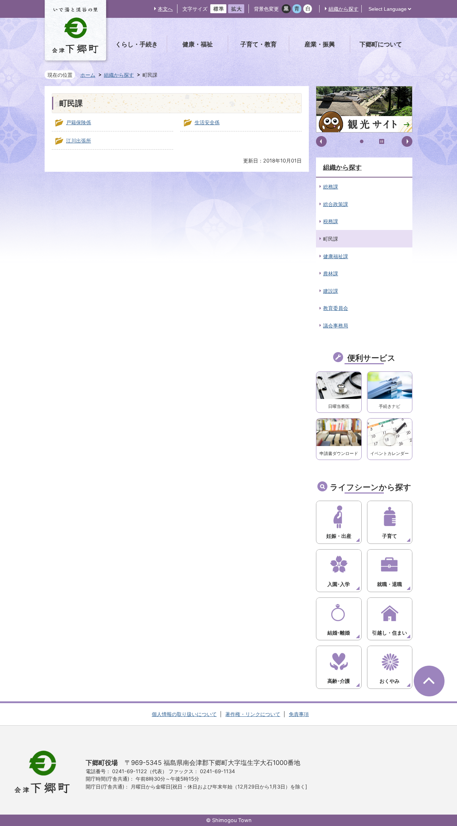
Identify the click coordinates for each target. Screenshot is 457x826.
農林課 (330, 273)
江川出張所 (78, 140)
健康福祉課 (335, 256)
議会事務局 (335, 325)
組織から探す (343, 9)
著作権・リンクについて (252, 714)
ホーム (87, 75)
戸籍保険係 (78, 122)
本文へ (165, 9)
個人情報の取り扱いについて (184, 714)
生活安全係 (207, 122)
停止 (381, 141)
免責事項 (299, 714)
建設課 (330, 291)
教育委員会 (335, 308)
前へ (321, 141)
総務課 (330, 187)
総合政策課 (335, 204)
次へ (407, 141)
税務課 (330, 221)
